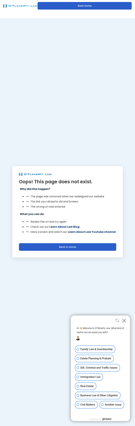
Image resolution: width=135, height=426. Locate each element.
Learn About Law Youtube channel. (92, 232)
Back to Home (67, 247)
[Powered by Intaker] (107, 419)
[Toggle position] (117, 320)
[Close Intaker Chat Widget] (124, 320)
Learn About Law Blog (64, 227)
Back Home (85, 5)
